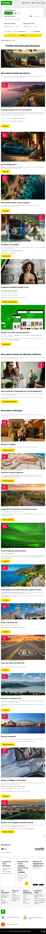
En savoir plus (6, 256)
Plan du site (11, 931)
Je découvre (6, 631)
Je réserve (5, 126)
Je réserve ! (6, 561)
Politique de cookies (26, 931)
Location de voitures (5, 40)
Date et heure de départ (10, 23)
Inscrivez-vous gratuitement (9, 302)
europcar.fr (17, 335)
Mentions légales (18, 931)
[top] (44, 836)
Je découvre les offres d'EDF (9, 401)
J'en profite (5, 171)
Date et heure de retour (29, 23)
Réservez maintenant (8, 450)
